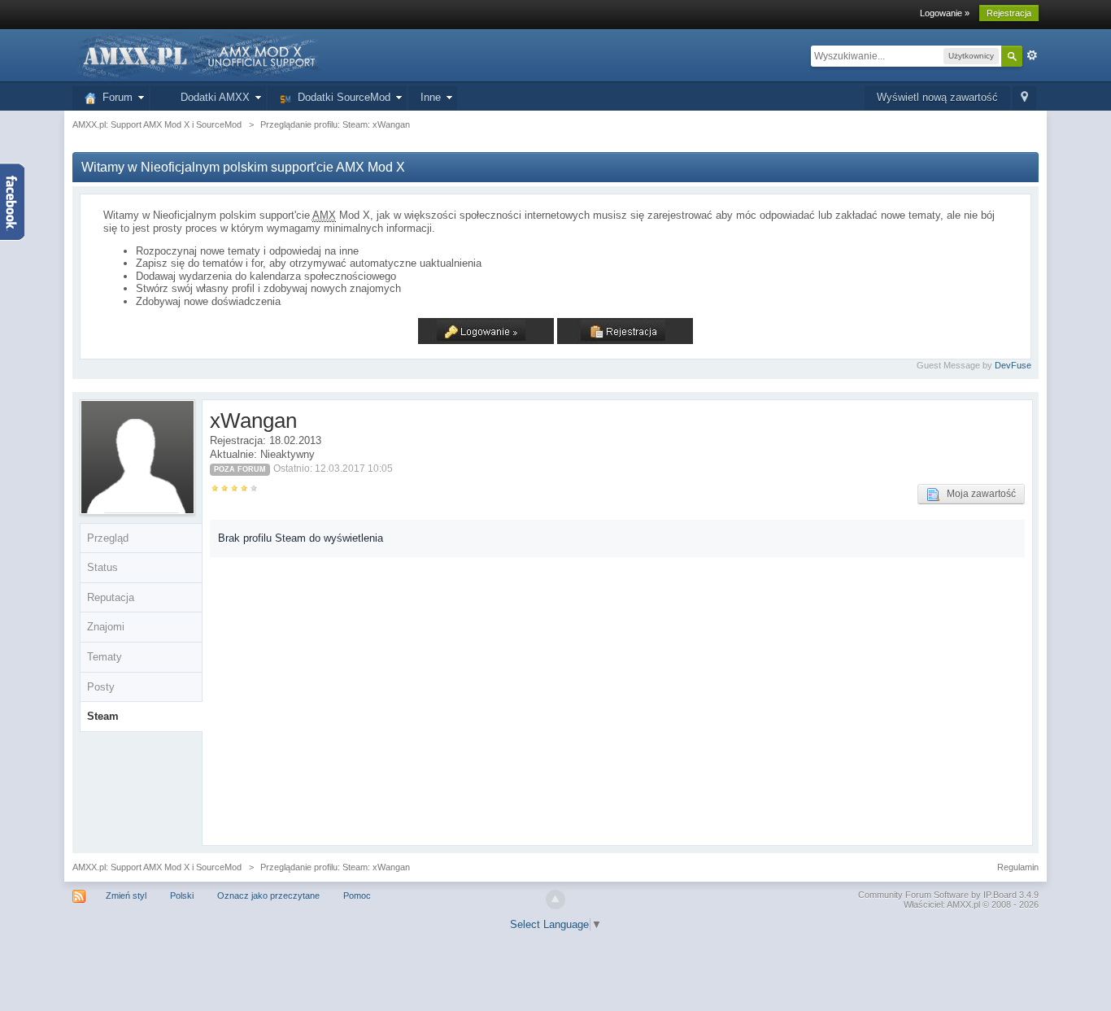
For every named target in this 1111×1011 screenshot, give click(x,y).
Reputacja (110, 597)
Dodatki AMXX (212, 97)
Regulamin (1018, 867)
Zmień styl (126, 895)
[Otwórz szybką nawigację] (1024, 98)
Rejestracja (1009, 13)
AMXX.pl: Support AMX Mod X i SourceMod (157, 867)
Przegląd (108, 538)
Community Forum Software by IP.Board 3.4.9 (948, 895)
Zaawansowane (1032, 55)
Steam (103, 716)
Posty (101, 687)
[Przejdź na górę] (555, 899)
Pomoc (357, 895)
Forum (114, 97)
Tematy (104, 657)
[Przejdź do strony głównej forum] (197, 55)
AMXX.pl (963, 904)
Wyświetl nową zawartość (937, 97)
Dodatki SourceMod (340, 97)
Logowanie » (944, 13)
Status (102, 567)
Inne (430, 97)
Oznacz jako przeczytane (268, 895)
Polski (182, 895)
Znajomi (105, 627)
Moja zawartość (977, 493)
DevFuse (1013, 365)
